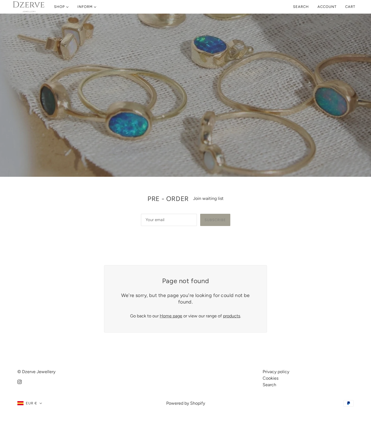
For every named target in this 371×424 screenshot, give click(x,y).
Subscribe (215, 220)
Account (327, 7)
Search (301, 7)
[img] (19, 381)
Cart (350, 7)
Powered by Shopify (185, 403)
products (231, 315)
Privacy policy (276, 371)
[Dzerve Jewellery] (29, 7)
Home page (171, 315)
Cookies (270, 378)
